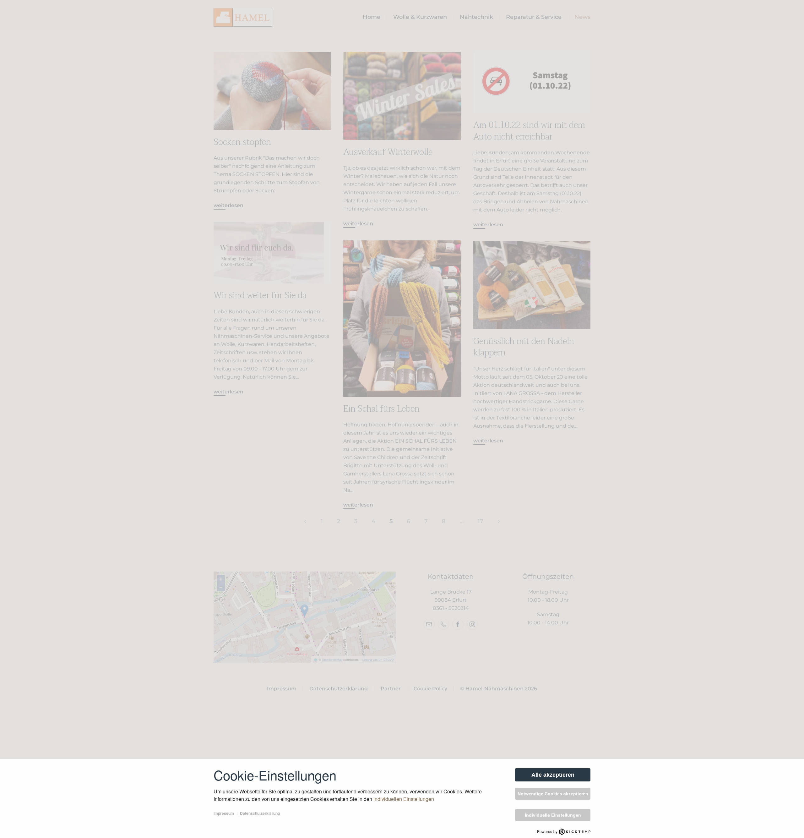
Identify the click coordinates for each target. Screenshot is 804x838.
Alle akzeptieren (552, 775)
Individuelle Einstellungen (553, 815)
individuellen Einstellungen (403, 798)
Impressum (224, 813)
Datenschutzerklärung (260, 813)
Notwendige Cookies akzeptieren (553, 793)
